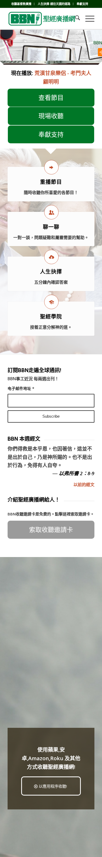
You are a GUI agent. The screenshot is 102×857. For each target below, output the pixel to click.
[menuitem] (21, 4)
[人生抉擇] (51, 257)
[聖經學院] (51, 302)
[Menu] (87, 18)
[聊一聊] (51, 212)
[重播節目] (51, 167)
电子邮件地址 (21, 388)
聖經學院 (51, 317)
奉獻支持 (82, 4)
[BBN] (42, 18)
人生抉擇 (51, 272)
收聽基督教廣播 (21, 4)
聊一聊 (51, 227)
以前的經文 (83, 484)
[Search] (75, 18)
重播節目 (51, 182)
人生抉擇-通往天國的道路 (54, 4)
